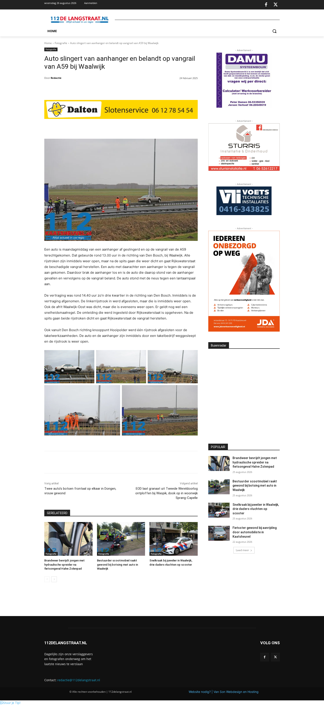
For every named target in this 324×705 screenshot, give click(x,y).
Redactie (56, 77)
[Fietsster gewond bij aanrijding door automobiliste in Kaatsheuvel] (219, 533)
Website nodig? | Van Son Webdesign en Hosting (224, 692)
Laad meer (242, 550)
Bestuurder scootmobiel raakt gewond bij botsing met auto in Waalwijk (117, 564)
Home (48, 43)
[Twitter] (275, 5)
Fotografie (61, 43)
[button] (274, 31)
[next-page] (54, 579)
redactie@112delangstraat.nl (78, 680)
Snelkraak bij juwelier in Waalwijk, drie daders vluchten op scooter (256, 509)
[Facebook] (266, 5)
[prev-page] (47, 579)
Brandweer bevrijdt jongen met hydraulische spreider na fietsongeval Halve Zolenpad (64, 564)
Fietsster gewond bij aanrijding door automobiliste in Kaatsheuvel (255, 532)
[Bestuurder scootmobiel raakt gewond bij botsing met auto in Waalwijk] (121, 539)
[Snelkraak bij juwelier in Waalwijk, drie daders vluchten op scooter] (173, 539)
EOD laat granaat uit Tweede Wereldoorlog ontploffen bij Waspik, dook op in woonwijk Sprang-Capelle (166, 493)
